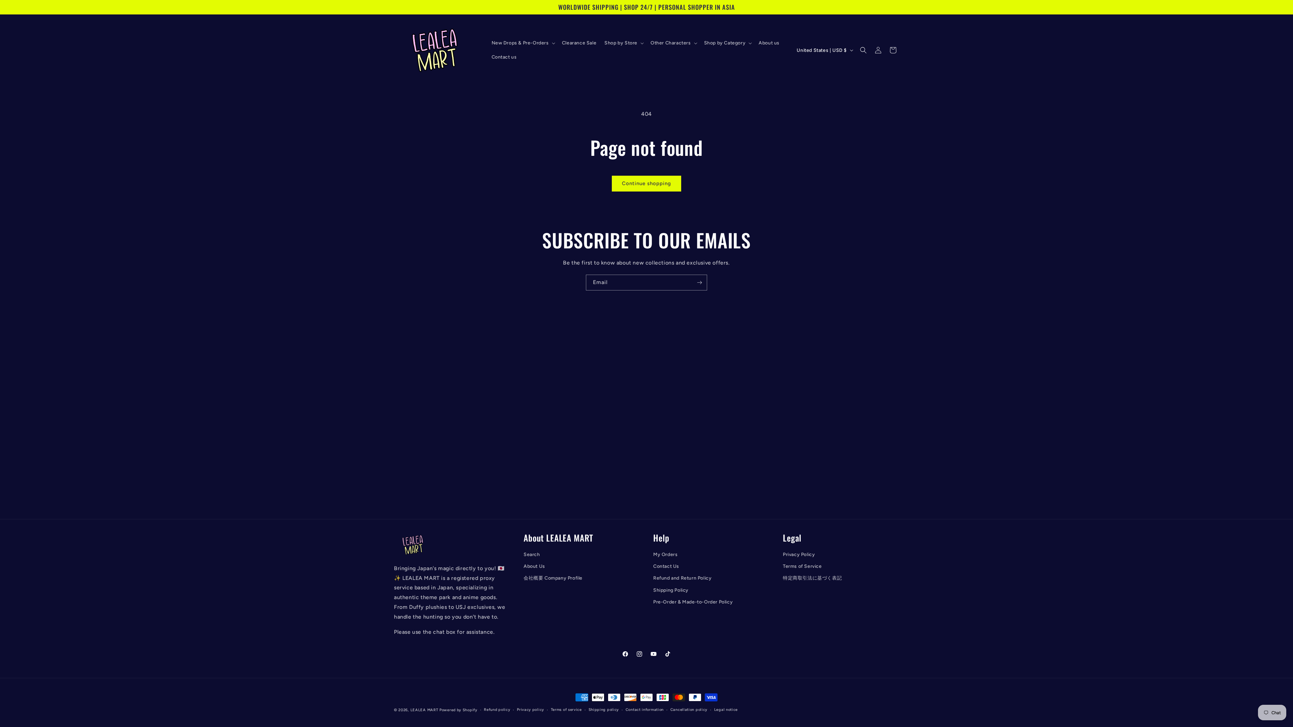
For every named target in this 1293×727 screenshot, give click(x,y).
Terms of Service (802, 566)
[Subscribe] (699, 282)
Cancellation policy (688, 709)
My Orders (665, 554)
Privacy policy (530, 709)
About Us (534, 566)
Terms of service (566, 709)
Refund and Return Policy (682, 578)
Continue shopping (646, 183)
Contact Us (666, 566)
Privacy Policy (799, 554)
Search (532, 554)
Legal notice (726, 709)
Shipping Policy (671, 590)
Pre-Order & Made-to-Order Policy (693, 602)
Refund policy (497, 709)
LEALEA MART (424, 710)
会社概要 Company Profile (553, 578)
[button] (523, 43)
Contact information (645, 709)
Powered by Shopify (458, 710)
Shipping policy (604, 709)
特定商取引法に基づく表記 (812, 578)
